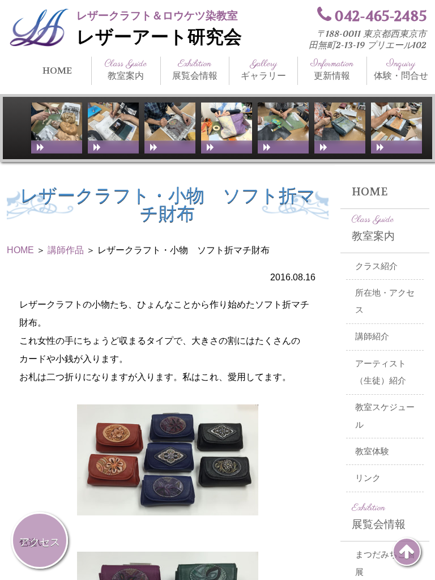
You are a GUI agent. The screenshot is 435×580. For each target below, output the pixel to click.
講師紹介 (372, 336)
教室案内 (126, 70)
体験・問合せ (401, 70)
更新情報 (331, 70)
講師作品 (66, 250)
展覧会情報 (195, 70)
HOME (57, 70)
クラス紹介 (376, 266)
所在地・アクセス (385, 301)
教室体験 (372, 451)
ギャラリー (263, 70)
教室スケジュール (385, 416)
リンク (368, 478)
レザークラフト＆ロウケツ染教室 (157, 15)
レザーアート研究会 (159, 37)
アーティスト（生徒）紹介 (380, 372)
